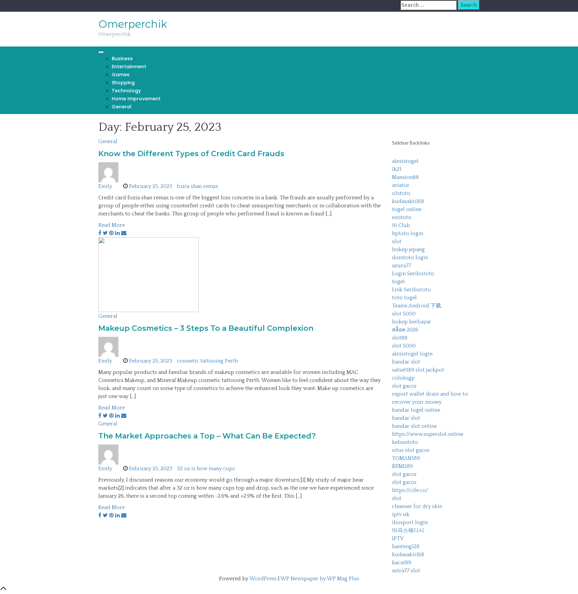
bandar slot (406, 362)
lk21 (396, 169)
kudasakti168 (408, 201)
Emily (105, 186)
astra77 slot (406, 571)
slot (396, 241)
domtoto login (410, 258)
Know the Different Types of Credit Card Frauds (191, 153)
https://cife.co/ (410, 490)
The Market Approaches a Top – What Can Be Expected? (207, 435)
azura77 (401, 266)
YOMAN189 (406, 458)
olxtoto (401, 193)
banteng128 (405, 546)
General (121, 106)
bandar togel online (416, 410)
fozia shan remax (197, 186)
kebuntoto (405, 442)
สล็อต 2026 (405, 330)
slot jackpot (429, 370)
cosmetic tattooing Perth (207, 361)
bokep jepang (408, 249)
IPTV (398, 538)
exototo (401, 217)
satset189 (403, 370)
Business (122, 58)
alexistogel (405, 161)
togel (398, 282)
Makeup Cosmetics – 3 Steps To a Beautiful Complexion (205, 328)
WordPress (263, 579)
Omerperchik (132, 24)
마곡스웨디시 (408, 530)
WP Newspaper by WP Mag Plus (319, 579)
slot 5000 (404, 314)
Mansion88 (405, 177)
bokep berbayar (411, 322)
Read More (111, 225)
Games (120, 74)
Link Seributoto (411, 290)
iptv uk (400, 514)
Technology (126, 90)
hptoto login (407, 233)
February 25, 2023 (150, 186)
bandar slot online (414, 426)
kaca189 (401, 563)
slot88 (399, 338)
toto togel (404, 298)
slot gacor (404, 386)
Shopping (123, 82)
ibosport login (410, 522)
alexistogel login (412, 354)
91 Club (401, 225)
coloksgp (403, 378)
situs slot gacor (411, 450)
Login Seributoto (413, 274)
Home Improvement (136, 98)
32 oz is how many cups (206, 469)
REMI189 (402, 466)
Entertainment (129, 66)
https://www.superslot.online (427, 434)
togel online (406, 209)
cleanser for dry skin (417, 506)
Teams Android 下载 (416, 306)
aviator (400, 185)
